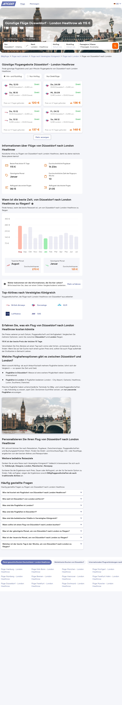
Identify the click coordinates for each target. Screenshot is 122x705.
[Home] (8, 4)
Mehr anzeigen (42, 137)
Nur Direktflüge (53, 76)
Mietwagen (34, 4)
